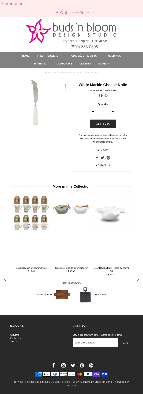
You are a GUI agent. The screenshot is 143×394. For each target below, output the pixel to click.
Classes (85, 63)
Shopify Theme (82, 382)
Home (25, 55)
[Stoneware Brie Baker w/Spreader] (71, 225)
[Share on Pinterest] (108, 158)
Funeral (40, 63)
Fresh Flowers (48, 55)
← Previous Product (42, 294)
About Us (14, 335)
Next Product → (102, 294)
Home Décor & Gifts (83, 55)
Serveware (60, 72)
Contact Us (15, 338)
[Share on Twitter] (102, 158)
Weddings (114, 55)
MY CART (77, 13)
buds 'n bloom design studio (52, 382)
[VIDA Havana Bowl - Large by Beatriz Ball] (111, 232)
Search (13, 341)
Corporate (64, 63)
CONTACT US (103, 165)
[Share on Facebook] (97, 158)
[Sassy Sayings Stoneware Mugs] (31, 232)
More (102, 63)
